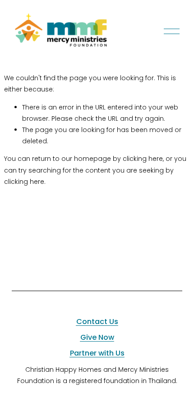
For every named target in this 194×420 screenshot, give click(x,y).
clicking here (143, 158)
